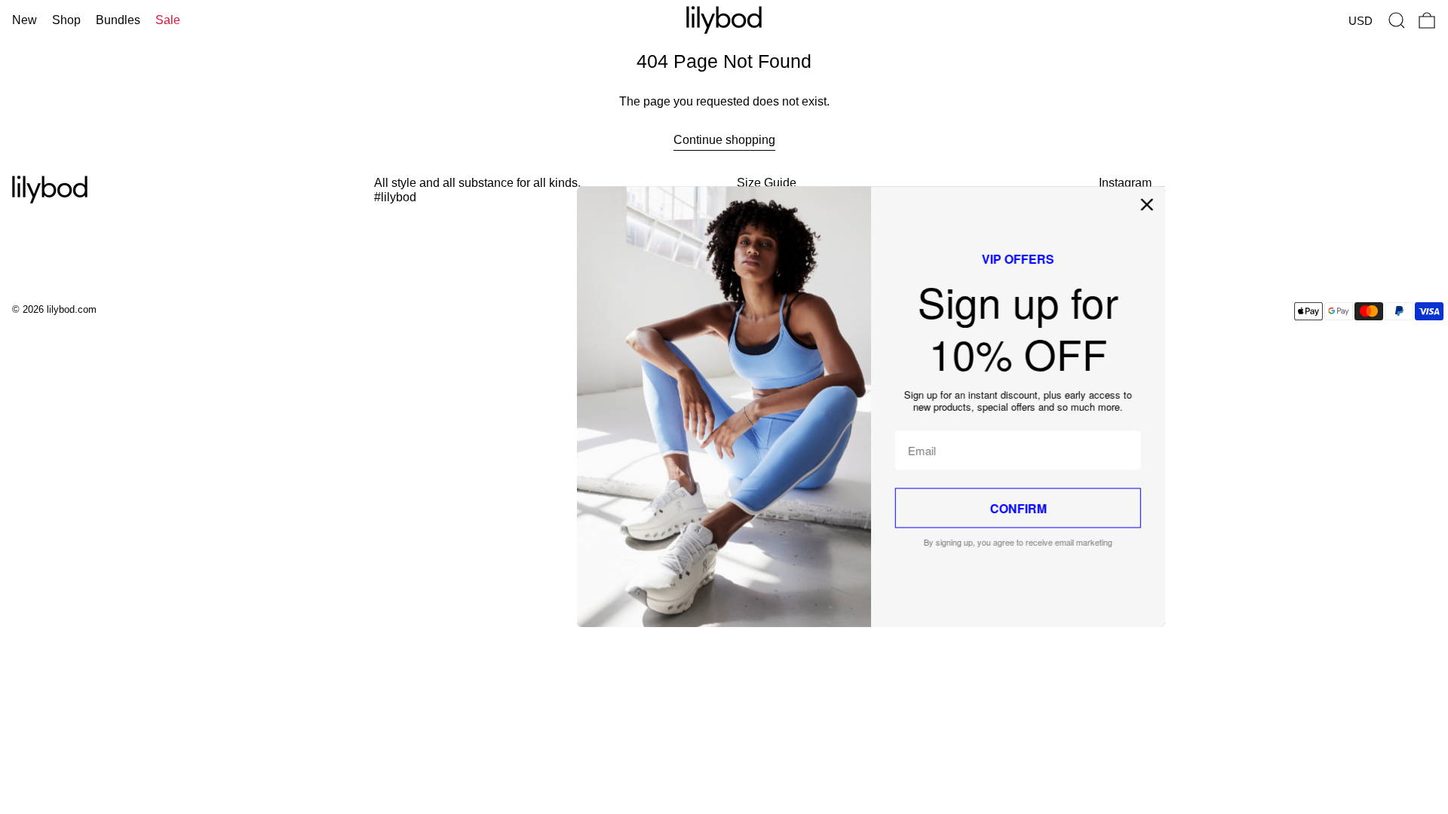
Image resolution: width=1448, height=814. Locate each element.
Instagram (1125, 182)
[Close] (1000, 204)
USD (1360, 20)
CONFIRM (871, 508)
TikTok (1116, 200)
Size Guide (766, 182)
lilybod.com (72, 309)
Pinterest (1122, 217)
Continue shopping (724, 139)
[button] (1397, 20)
